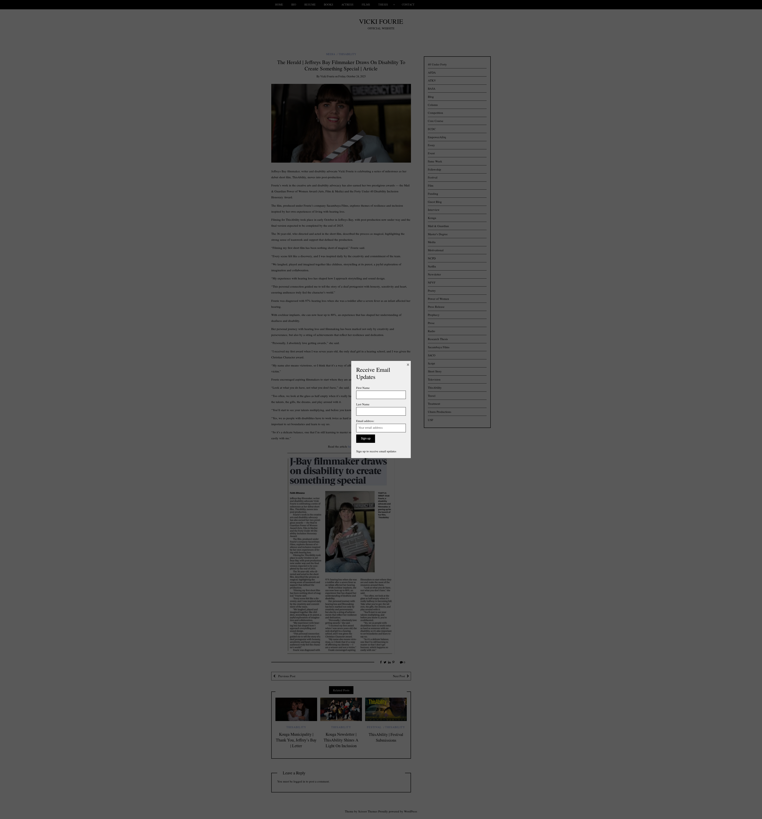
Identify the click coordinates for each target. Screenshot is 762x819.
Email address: (365, 421)
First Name (363, 388)
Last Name (362, 404)
